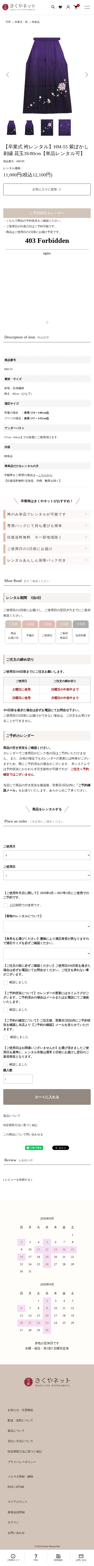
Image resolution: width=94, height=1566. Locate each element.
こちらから (45, 475)
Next (86, 74)
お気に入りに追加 (44, 189)
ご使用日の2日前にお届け (30, 549)
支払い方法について (20, 1441)
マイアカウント (18, 1501)
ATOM (20, 1487)
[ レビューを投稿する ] (17, 1179)
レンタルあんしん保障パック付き (36, 560)
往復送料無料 (34, 537)
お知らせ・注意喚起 (20, 1410)
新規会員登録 (16, 1512)
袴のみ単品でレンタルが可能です (36, 514)
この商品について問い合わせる (23, 1134)
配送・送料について (20, 1420)
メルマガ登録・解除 (20, 1476)
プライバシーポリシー (22, 1462)
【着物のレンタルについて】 (23, 916)
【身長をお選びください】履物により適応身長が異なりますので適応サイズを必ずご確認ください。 (46, 941)
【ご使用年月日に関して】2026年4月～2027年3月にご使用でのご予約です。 (46, 895)
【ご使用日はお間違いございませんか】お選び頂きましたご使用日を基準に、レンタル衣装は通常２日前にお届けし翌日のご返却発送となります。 (46, 1052)
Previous (8, 74)
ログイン (13, 1522)
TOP (8, 21)
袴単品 (36, 21)
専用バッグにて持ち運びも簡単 (34, 526)
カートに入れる (47, 1097)
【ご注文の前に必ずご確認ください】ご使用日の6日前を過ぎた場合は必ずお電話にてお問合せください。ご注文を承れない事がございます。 (47, 970)
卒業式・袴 (21, 21)
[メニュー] (87, 6)
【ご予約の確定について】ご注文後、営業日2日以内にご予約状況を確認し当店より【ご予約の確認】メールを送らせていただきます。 (47, 1025)
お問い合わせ (16, 1532)
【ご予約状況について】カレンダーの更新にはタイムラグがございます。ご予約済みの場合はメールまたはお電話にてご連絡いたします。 (46, 997)
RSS (11, 1487)
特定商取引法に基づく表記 (20, 1125)
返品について (11, 1115)
